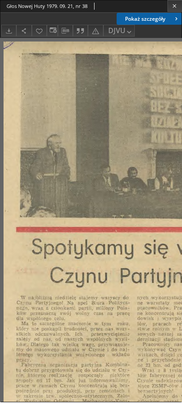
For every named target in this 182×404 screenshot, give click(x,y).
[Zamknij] (174, 6)
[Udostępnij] (23, 31)
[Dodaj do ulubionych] (39, 31)
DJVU (116, 30)
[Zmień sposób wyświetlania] (52, 31)
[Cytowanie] (80, 31)
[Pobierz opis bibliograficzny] (65, 31)
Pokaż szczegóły (145, 19)
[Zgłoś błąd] (95, 31)
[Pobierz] (8, 31)
